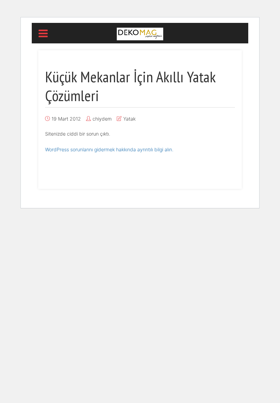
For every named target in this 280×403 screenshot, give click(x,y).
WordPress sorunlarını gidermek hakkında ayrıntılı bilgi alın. (109, 149)
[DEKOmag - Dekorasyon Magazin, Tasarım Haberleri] (140, 33)
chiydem (102, 119)
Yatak (129, 119)
